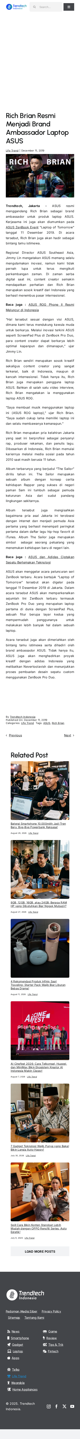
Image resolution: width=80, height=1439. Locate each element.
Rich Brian (58, 723)
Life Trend (12, 150)
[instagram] (49, 1406)
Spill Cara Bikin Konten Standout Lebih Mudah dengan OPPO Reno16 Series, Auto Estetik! (39, 1228)
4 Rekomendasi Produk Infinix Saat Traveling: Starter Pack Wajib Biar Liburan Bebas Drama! (38, 985)
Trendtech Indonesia (23, 716)
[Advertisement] (40, 56)
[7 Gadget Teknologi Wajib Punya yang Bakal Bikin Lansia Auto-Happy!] (40, 1086)
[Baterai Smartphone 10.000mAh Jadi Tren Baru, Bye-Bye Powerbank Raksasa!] (40, 764)
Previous (15, 735)
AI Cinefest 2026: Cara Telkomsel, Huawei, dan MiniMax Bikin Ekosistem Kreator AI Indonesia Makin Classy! (39, 1067)
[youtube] (72, 1406)
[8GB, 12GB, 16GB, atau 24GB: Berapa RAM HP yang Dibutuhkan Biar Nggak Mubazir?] (40, 843)
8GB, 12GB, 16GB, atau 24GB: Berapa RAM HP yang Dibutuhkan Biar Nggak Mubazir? (39, 904)
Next (67, 735)
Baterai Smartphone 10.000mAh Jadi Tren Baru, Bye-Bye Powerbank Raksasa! (38, 825)
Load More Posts (40, 1251)
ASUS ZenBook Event (22, 227)
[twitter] (64, 1406)
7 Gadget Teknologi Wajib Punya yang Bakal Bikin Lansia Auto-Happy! (40, 1147)
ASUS (46, 723)
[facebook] (56, 1406)
